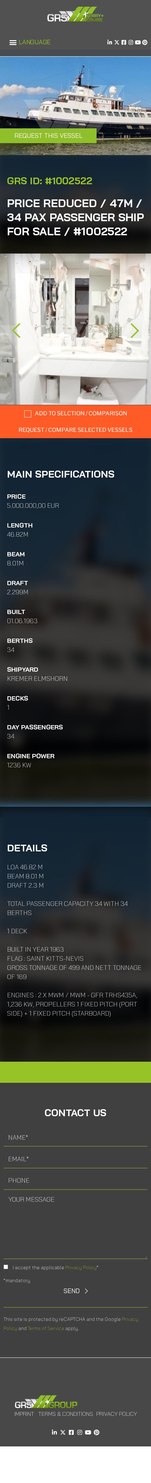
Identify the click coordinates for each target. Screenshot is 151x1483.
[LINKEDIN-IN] (109, 42)
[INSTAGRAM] (130, 42)
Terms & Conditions (65, 1413)
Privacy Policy (81, 1267)
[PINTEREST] (144, 42)
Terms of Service (46, 1328)
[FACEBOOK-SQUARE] (123, 42)
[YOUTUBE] (137, 42)
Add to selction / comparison (81, 413)
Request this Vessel (48, 136)
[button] (13, 42)
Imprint (24, 1413)
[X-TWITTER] (116, 42)
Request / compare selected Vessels (75, 430)
